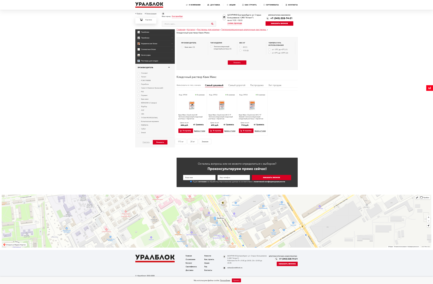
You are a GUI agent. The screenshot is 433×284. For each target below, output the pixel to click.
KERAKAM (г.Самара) (149, 103)
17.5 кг (180, 141)
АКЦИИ (232, 5)
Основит (144, 73)
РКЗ (142, 92)
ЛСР (142, 110)
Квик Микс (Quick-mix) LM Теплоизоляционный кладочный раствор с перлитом (190, 117)
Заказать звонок (279, 23)
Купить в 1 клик (199, 131)
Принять (236, 280)
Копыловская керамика (150, 121)
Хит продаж (274, 85)
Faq (205, 267)
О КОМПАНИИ (194, 5)
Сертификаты (191, 267)
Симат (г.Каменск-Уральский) (152, 88)
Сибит (143, 129)
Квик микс (145, 99)
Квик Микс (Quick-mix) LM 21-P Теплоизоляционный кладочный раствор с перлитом (221, 117)
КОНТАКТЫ (293, 5)
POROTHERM (146, 80)
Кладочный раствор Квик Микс (196, 77)
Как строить (209, 259)
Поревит (144, 95)
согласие (202, 181)
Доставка (189, 270)
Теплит (143, 77)
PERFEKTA (144, 125)
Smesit (143, 133)
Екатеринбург (177, 16)
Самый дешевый (214, 85)
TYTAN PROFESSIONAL (149, 118)
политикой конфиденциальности (269, 181)
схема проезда (234, 23)
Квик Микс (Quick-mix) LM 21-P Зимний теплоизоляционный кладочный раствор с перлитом (251, 117)
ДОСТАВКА (215, 5)
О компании (190, 259)
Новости (207, 256)
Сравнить (200, 124)
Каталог (189, 263)
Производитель (145, 67)
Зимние (205, 141)
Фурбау (144, 106)
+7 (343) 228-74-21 (281, 18)
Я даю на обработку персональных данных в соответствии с (239, 181)
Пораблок (145, 84)
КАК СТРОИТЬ (251, 5)
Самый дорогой (236, 85)
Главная (189, 256)
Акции (206, 263)
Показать (237, 63)
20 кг (192, 141)
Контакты (208, 270)
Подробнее (225, 280)
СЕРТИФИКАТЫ (272, 5)
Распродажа (257, 85)
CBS (142, 114)
